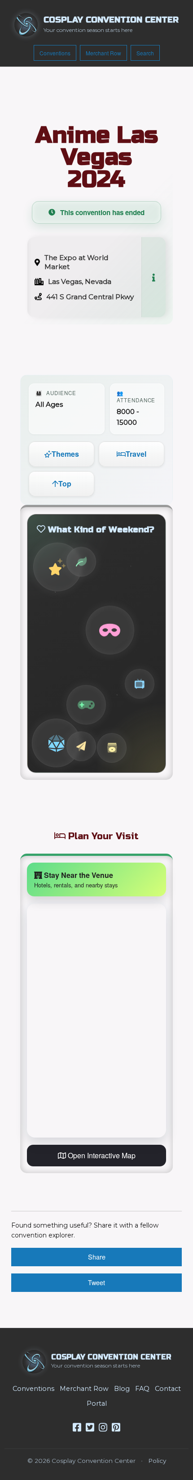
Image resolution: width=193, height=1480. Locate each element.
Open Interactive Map (101, 1155)
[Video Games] (86, 704)
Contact (168, 1389)
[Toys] (81, 746)
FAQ (142, 1389)
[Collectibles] (112, 748)
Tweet (96, 1282)
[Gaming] (56, 743)
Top (64, 483)
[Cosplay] (110, 630)
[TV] (139, 683)
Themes (65, 454)
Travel (136, 454)
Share (96, 1256)
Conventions (54, 53)
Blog (122, 1389)
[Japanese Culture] (81, 561)
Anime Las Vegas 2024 (96, 157)
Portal (97, 1403)
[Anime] (57, 567)
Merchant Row (103, 53)
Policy (157, 1460)
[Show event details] (153, 277)
